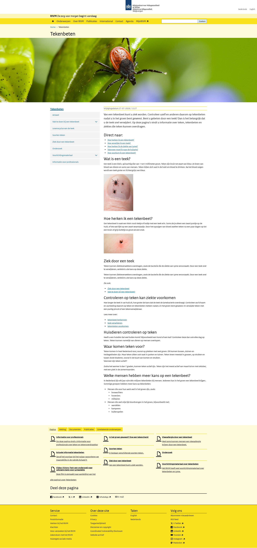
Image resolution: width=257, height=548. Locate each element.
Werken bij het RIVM (59, 523)
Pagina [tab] (53, 429)
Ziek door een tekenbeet (63, 142)
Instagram (185, 538)
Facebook (184, 527)
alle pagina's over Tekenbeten (63, 479)
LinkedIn (184, 531)
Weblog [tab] (62, 429)
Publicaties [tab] (89, 429)
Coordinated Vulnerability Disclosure (106, 531)
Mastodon (184, 542)
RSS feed (174, 519)
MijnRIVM (143, 21)
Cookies (93, 515)
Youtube (184, 535)
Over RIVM (78, 21)
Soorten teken (58, 135)
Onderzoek (57, 148)
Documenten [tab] (75, 429)
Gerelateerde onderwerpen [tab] (109, 429)
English (252, 9)
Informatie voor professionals (65, 162)
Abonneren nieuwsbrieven (182, 515)
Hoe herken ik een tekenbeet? (121, 140)
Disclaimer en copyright (100, 527)
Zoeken (202, 21)
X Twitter (184, 523)
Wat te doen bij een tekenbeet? (121, 291)
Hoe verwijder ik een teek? (119, 143)
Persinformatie (56, 519)
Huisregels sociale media (61, 539)
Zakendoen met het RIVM (61, 535)
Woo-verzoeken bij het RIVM (62, 531)
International (106, 21)
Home (52, 21)
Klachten (54, 527)
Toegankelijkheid (98, 523)
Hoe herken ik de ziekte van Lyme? (123, 146)
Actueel (55, 115)
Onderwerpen (64, 21)
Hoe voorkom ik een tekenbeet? (122, 153)
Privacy (93, 519)
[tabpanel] (128, 457)
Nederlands (242, 9)
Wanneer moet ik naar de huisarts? (123, 149)
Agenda (129, 21)
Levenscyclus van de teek (63, 128)
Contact (119, 21)
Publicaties (91, 21)
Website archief (97, 535)
